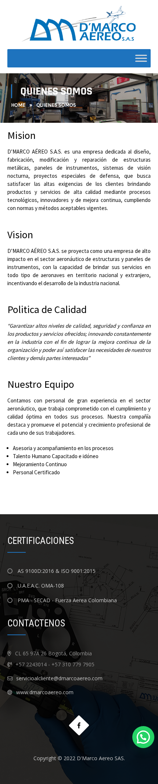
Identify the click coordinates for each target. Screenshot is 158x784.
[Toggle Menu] (141, 58)
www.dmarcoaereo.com (44, 692)
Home (18, 105)
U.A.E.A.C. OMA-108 (40, 585)
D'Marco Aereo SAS (100, 758)
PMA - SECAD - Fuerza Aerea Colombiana (66, 600)
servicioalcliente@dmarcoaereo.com (59, 678)
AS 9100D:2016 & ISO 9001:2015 (57, 570)
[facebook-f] (79, 725)
